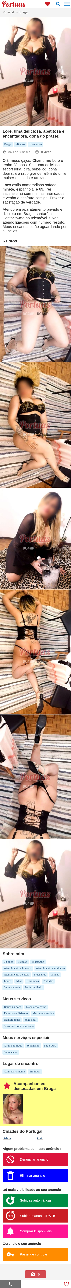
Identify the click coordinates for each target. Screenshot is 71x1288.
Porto (40, 1138)
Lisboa (7, 1138)
